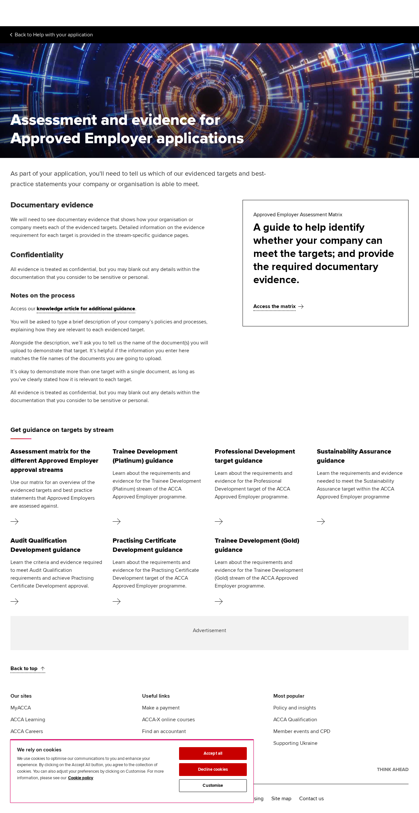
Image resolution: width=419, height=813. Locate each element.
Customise (213, 785)
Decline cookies (213, 769)
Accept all (213, 753)
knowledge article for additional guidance (86, 308)
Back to (54, 34)
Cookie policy (80, 778)
